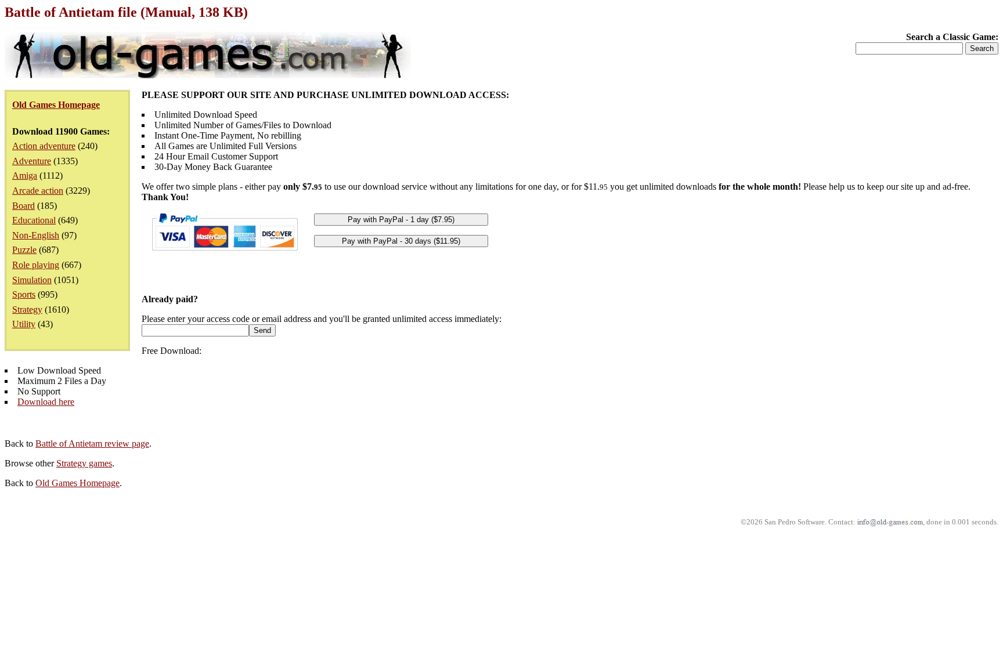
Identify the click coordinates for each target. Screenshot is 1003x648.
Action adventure (43, 146)
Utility (23, 324)
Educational (34, 220)
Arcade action (37, 191)
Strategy (27, 309)
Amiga (24, 175)
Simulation (32, 280)
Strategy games (84, 463)
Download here (45, 402)
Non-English (35, 235)
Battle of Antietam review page (92, 443)
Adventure (31, 161)
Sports (23, 294)
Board (23, 206)
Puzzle (24, 250)
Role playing (35, 265)
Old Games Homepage (77, 483)
